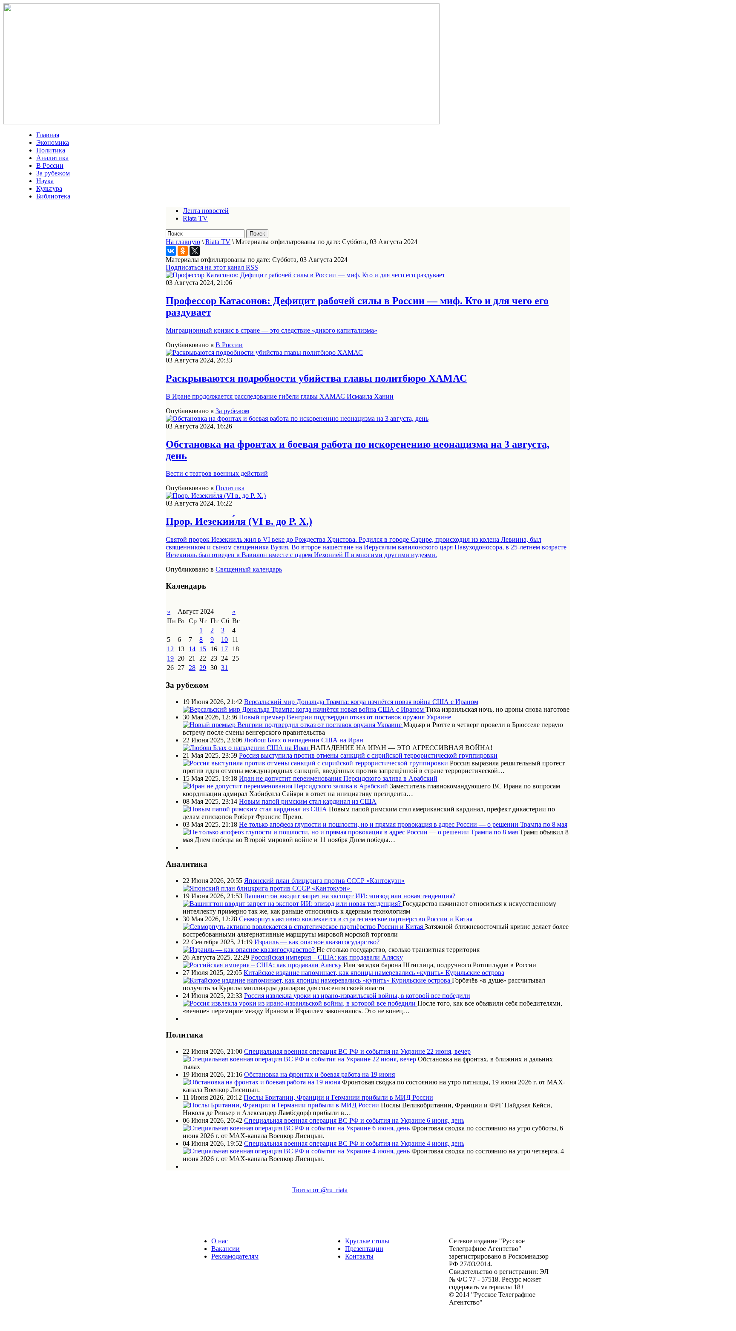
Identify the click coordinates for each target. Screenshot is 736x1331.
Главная (47, 134)
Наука (45, 180)
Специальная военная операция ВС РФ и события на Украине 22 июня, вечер (357, 1051)
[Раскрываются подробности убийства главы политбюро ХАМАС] (264, 352)
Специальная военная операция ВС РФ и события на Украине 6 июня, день (354, 1120)
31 (224, 667)
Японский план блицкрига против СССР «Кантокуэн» (324, 880)
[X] (195, 251)
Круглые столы (367, 1241)
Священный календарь (249, 569)
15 (202, 649)
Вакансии (225, 1248)
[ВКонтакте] (171, 251)
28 (192, 667)
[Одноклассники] (183, 251)
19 (170, 658)
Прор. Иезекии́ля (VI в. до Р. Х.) (239, 521)
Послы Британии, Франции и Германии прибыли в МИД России (338, 1097)
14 (192, 649)
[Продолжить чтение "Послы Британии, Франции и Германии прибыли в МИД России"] (282, 1105)
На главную (183, 241)
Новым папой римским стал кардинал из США (308, 801)
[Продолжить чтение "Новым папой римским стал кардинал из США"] (256, 809)
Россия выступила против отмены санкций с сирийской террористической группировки (368, 755)
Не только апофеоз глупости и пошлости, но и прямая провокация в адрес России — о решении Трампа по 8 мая (403, 824)
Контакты (359, 1256)
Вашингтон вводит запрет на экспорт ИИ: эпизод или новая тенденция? (349, 896)
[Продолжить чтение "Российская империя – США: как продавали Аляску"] (263, 965)
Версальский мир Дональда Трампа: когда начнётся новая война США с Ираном (361, 701)
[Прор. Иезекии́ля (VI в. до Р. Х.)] (216, 495)
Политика (50, 150)
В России (49, 165)
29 (202, 667)
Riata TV (195, 218)
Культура (49, 188)
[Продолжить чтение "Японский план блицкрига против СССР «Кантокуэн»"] (267, 888)
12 (170, 649)
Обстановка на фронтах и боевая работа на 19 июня (319, 1074)
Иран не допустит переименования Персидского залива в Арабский (338, 778)
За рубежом (53, 173)
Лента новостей (206, 210)
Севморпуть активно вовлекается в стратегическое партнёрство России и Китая (355, 919)
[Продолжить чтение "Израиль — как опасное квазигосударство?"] (249, 949)
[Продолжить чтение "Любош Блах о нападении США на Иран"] (246, 747)
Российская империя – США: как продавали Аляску (327, 957)
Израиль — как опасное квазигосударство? (317, 942)
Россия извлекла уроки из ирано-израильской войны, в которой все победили (357, 995)
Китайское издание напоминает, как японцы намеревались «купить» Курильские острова (374, 972)
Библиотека (53, 196)
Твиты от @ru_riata (320, 1189)
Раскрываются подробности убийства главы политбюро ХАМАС (316, 378)
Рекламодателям (235, 1256)
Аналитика (52, 157)
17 (224, 649)
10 (224, 639)
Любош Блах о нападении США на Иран (303, 740)
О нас (219, 1241)
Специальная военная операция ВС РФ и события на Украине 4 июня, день (354, 1143)
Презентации (364, 1248)
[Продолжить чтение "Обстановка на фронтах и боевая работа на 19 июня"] (262, 1082)
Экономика (52, 142)
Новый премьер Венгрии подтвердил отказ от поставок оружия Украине (345, 717)
